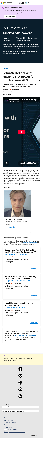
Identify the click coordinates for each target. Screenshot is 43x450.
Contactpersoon (9, 418)
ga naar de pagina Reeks (25, 335)
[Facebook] (20, 370)
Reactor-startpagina (30, 243)
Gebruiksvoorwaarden (11, 425)
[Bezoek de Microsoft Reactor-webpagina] (23, 2)
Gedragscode (8, 427)
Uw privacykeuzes (14, 429)
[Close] (40, 7)
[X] (20, 384)
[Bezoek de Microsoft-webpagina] (7, 2)
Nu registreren (10, 16)
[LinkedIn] (20, 397)
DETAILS (34, 269)
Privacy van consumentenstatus (14, 432)
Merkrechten (8, 420)
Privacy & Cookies (10, 423)
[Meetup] (20, 377)
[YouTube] (20, 390)
